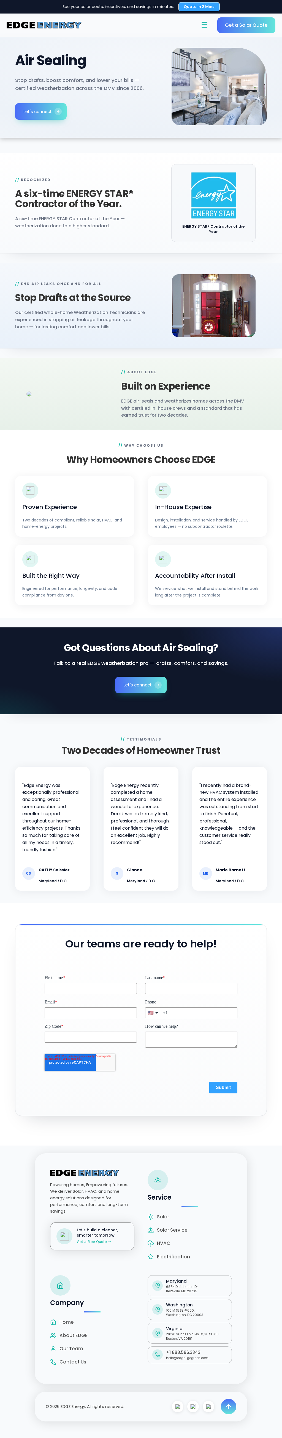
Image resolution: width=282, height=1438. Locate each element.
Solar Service (172, 1230)
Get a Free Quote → (94, 1242)
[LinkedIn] (208, 1406)
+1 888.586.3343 (183, 1352)
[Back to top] (228, 1406)
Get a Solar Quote (246, 25)
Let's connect (37, 111)
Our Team (71, 1348)
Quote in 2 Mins (199, 6)
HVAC (163, 1243)
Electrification (173, 1256)
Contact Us (72, 1362)
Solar (163, 1216)
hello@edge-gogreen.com (187, 1358)
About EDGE (73, 1335)
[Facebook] (177, 1406)
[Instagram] (193, 1406)
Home (66, 1322)
